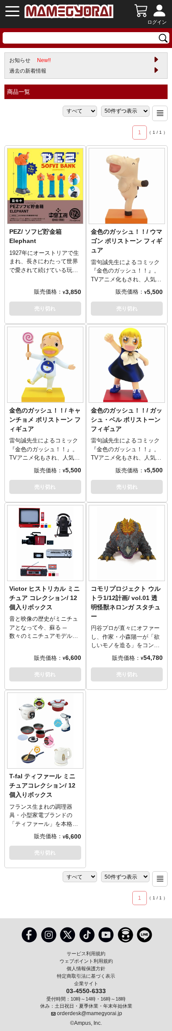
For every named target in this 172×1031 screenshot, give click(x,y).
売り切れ (45, 309)
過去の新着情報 (27, 71)
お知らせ (30, 60)
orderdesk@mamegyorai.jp (89, 1013)
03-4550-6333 (86, 990)
